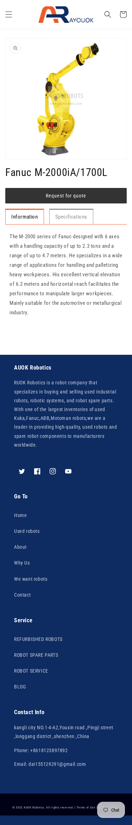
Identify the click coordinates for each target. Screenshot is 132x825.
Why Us (22, 563)
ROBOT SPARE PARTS (36, 655)
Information (24, 217)
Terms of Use (86, 807)
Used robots (27, 531)
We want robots (30, 579)
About (20, 547)
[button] (9, 14)
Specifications (71, 217)
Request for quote (66, 196)
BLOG (20, 686)
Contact (22, 595)
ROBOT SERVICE (31, 671)
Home (20, 515)
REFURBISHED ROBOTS (38, 639)
